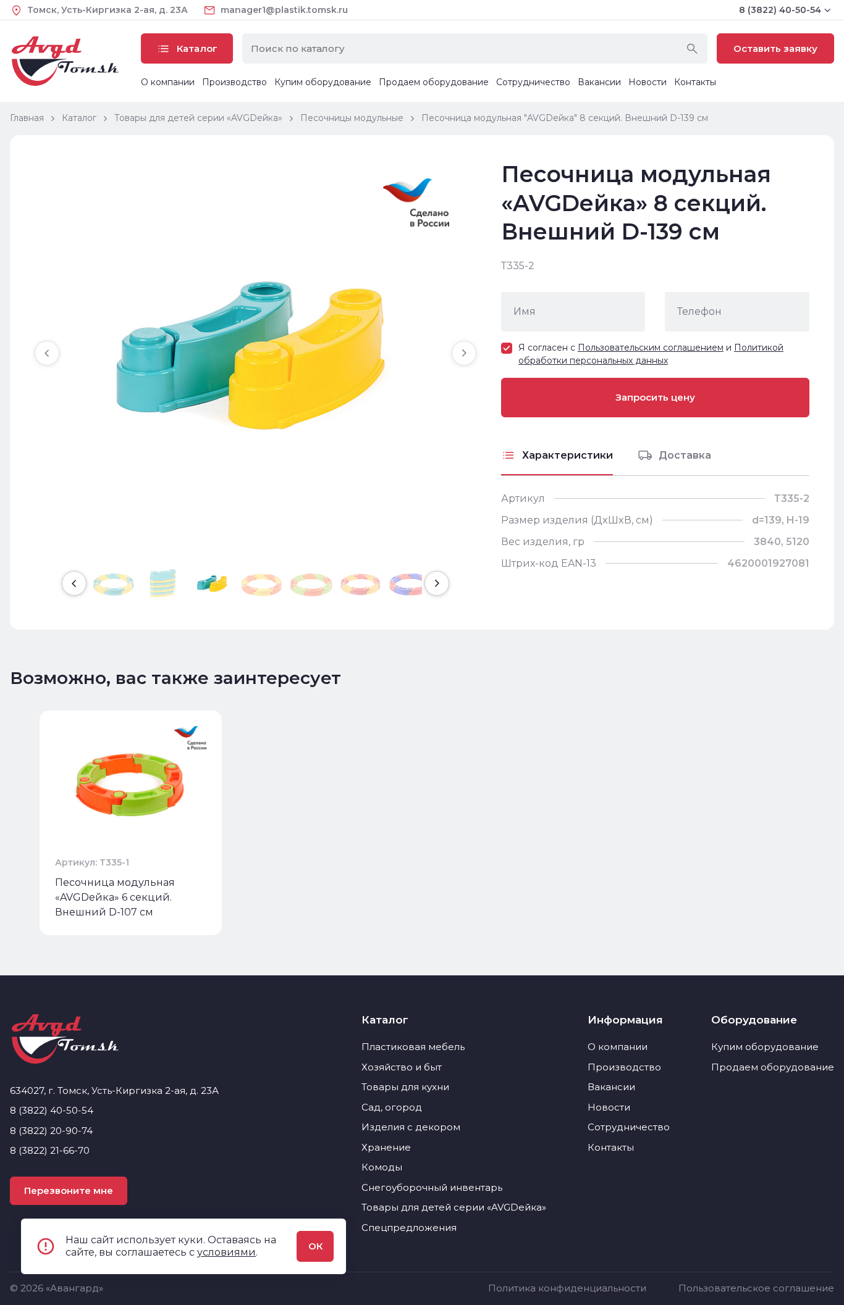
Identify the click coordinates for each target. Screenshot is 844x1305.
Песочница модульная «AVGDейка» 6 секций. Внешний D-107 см (115, 897)
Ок (315, 1246)
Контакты (695, 82)
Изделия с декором (410, 1127)
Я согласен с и (650, 354)
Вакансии (599, 82)
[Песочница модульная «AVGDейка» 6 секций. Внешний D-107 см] (130, 783)
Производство (234, 82)
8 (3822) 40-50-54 (780, 9)
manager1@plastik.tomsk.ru (284, 9)
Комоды (381, 1167)
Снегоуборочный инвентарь (431, 1187)
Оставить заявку (775, 48)
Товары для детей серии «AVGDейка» (453, 1207)
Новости (647, 82)
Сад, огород (391, 1107)
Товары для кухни (405, 1087)
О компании (168, 82)
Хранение (386, 1147)
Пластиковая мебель (413, 1047)
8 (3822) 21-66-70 (50, 1150)
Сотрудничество (533, 82)
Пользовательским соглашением (651, 347)
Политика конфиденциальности (567, 1288)
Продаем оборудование (434, 82)
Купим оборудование (322, 82)
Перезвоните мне (68, 1190)
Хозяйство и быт (401, 1067)
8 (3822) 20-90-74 (51, 1130)
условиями (226, 1252)
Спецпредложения (409, 1227)
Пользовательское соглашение (756, 1288)
